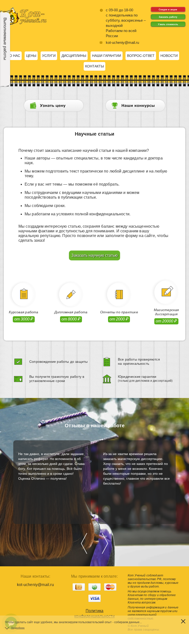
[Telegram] (11, 609)
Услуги (49, 56)
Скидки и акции (168, 9)
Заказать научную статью (94, 255)
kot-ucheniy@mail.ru (122, 42)
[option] (52, 482)
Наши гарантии (106, 56)
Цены (31, 56)
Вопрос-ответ (141, 56)
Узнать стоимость (168, 24)
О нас (14, 56)
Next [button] (105, 543)
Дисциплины (74, 56)
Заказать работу (168, 17)
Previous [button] (84, 543)
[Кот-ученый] (23, 26)
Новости (169, 56)
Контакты (94, 66)
